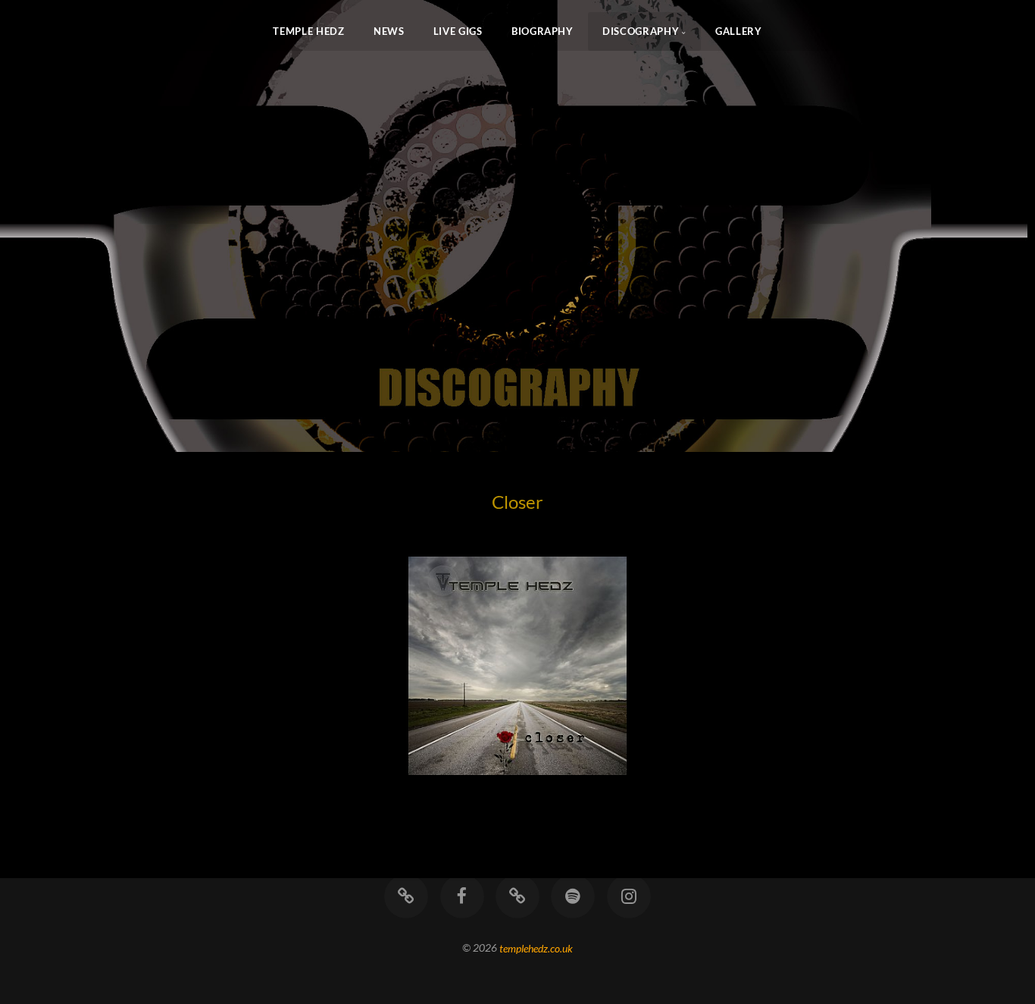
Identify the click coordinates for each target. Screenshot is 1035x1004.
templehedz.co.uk (536, 947)
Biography (542, 31)
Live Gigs (458, 31)
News (389, 31)
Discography (640, 31)
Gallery (738, 31)
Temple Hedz (308, 31)
